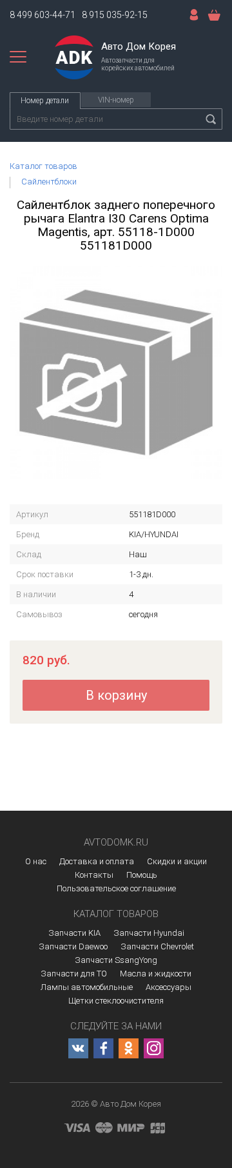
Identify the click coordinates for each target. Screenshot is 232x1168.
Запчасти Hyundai (148, 933)
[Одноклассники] (129, 1048)
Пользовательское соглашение (116, 888)
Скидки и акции (177, 861)
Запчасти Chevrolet (157, 946)
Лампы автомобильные (87, 987)
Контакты (94, 875)
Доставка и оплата (96, 861)
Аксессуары (168, 987)
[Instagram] (154, 1048)
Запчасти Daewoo (73, 946)
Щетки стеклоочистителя (116, 1000)
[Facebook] (103, 1048)
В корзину (116, 695)
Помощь (141, 875)
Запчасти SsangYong (116, 960)
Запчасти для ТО (74, 973)
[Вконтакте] (78, 1048)
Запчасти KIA (74, 933)
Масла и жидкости (155, 973)
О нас (35, 861)
